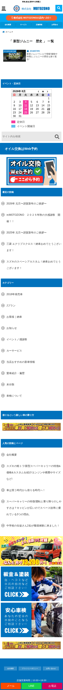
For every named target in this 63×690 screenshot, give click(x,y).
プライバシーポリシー (30, 668)
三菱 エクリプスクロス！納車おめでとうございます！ (33, 247)
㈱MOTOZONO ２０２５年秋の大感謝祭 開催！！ (33, 218)
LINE (31, 686)
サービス (23, 24)
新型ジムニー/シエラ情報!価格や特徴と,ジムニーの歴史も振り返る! (42, 56)
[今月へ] (43, 91)
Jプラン (11, 305)
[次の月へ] (49, 91)
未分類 (10, 384)
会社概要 (8, 24)
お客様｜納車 (14, 316)
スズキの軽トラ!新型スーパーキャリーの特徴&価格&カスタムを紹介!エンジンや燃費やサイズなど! (33, 472)
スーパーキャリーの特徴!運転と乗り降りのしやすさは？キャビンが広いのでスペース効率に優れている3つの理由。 (33, 508)
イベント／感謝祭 (16, 339)
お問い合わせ (51, 668)
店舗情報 (39, 24)
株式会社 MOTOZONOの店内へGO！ (32, 18)
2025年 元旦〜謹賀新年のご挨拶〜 (26, 232)
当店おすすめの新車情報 (20, 362)
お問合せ (55, 24)
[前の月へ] (37, 91)
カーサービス (14, 350)
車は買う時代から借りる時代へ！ (25, 490)
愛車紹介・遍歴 (15, 373)
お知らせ (11, 328)
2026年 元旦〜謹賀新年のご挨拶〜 (26, 203)
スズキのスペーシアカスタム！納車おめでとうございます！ (33, 264)
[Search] (57, 136)
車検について (14, 395)
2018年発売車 (14, 294)
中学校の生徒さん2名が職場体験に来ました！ (33, 525)
